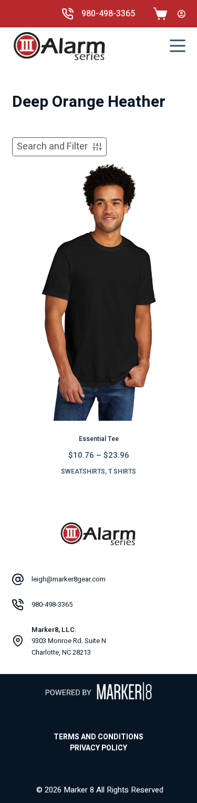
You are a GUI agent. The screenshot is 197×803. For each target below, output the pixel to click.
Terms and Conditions (98, 737)
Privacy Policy (98, 748)
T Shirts (122, 471)
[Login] (181, 14)
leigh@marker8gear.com (69, 579)
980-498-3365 (108, 13)
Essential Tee (99, 439)
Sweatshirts (83, 471)
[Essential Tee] (98, 290)
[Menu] (177, 46)
